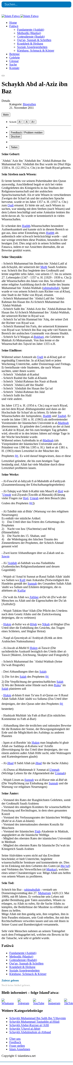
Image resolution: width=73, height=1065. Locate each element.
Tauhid (61, 416)
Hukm (7, 624)
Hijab (33, 624)
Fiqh (37, 831)
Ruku (57, 685)
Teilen (14, 147)
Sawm (5, 556)
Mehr (6, 114)
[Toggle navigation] (3, 75)
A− (20, 121)
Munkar (51, 869)
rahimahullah (51, 288)
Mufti (43, 267)
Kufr (22, 580)
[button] (13, 26)
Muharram (44, 893)
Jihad (10, 763)
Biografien (29, 104)
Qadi (11, 205)
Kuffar (21, 590)
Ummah (54, 769)
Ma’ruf (65, 866)
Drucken (15, 136)
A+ (33, 121)
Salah (42, 671)
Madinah (63, 423)
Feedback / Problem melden (27, 132)
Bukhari (39, 336)
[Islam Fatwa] (20, 16)
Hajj (60, 491)
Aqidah (12, 563)
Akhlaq (33, 597)
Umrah (7, 494)
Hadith (26, 226)
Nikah (46, 624)
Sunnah (32, 583)
